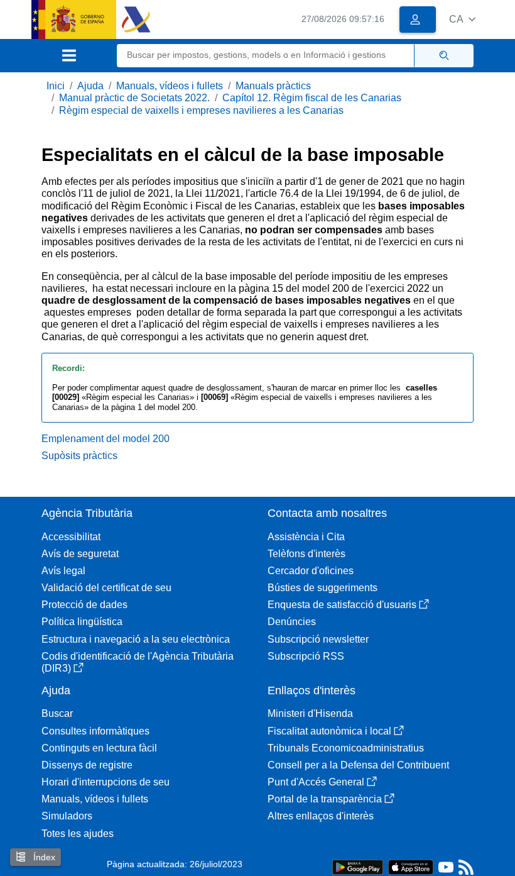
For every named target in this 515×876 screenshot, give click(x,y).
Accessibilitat (70, 536)
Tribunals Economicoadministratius (346, 748)
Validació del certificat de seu (106, 587)
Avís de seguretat (80, 553)
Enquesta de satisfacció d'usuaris (342, 604)
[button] (462, 19)
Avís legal (63, 570)
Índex (43, 857)
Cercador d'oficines (311, 570)
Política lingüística (81, 621)
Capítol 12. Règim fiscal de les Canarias (311, 97)
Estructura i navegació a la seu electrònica (135, 639)
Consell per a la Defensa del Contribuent (358, 765)
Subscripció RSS (306, 656)
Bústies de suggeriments (322, 587)
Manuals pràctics (273, 85)
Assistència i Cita (306, 536)
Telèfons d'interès (306, 553)
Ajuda (90, 85)
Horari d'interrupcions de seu (105, 782)
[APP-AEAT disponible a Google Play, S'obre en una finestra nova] (357, 866)
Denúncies (292, 621)
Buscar (57, 713)
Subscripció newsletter (318, 639)
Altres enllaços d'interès (321, 816)
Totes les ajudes (77, 833)
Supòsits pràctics (79, 455)
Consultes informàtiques (95, 731)
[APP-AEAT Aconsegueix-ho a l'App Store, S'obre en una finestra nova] (410, 866)
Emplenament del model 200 (105, 438)
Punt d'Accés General (316, 782)
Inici (55, 85)
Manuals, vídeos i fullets (169, 85)
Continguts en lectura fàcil (99, 748)
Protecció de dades (84, 604)
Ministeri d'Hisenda (310, 713)
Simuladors (66, 816)
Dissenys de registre (87, 765)
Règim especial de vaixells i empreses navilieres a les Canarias (201, 110)
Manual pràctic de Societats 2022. (134, 97)
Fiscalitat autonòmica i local (329, 731)
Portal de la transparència (325, 799)
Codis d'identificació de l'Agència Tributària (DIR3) (137, 662)
